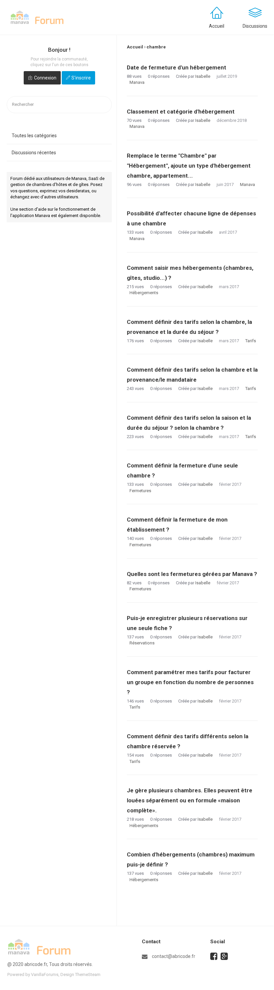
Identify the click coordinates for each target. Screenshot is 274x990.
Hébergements (143, 292)
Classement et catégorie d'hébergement (181, 111)
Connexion (45, 77)
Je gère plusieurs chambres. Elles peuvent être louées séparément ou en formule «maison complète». (189, 800)
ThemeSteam (87, 974)
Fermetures (140, 490)
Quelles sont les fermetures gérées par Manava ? (192, 574)
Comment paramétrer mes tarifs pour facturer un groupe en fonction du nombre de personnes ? (190, 682)
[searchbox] (59, 104)
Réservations (142, 642)
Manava (137, 82)
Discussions (255, 26)
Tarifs (250, 340)
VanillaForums (44, 974)
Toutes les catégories (34, 135)
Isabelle (202, 76)
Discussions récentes (34, 152)
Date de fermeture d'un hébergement (176, 67)
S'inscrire (81, 77)
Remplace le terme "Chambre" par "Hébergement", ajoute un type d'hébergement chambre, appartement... (189, 165)
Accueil (216, 26)
